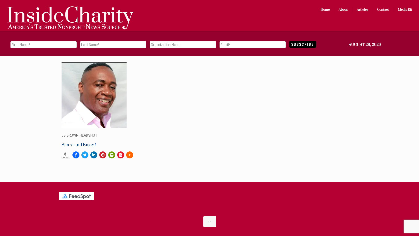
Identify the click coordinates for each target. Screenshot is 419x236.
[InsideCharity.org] (70, 10)
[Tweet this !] (84, 154)
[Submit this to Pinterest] (102, 154)
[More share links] (129, 154)
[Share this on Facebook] (75, 154)
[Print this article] (111, 154)
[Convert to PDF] (120, 154)
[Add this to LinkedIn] (93, 154)
